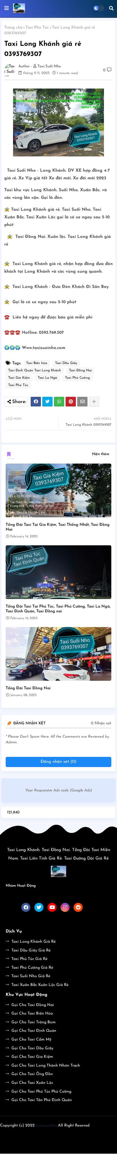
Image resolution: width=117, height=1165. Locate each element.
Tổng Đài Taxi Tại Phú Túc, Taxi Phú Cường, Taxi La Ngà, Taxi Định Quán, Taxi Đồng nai (58, 608)
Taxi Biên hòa (36, 363)
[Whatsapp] (59, 401)
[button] (111, 8)
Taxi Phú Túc (37, 27)
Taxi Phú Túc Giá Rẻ (29, 959)
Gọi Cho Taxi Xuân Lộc (32, 1083)
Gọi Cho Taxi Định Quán (33, 1031)
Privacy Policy (90, 1135)
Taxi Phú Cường (77, 378)
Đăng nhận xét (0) (58, 762)
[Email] (82, 401)
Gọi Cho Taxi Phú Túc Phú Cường (41, 1091)
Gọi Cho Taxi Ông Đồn (32, 1074)
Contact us (60, 1135)
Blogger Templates (49, 1145)
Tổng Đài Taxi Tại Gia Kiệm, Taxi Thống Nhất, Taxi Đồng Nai (58, 527)
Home (18, 1135)
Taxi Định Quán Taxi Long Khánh (34, 370)
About (37, 1135)
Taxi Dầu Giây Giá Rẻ (31, 950)
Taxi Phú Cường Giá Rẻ (32, 968)
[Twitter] (47, 401)
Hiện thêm (100, 454)
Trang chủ (13, 27)
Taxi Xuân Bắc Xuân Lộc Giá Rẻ (39, 985)
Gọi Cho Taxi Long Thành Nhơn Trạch (45, 1065)
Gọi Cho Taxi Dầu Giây (32, 1048)
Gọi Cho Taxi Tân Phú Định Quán (41, 1100)
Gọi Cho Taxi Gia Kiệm (32, 1057)
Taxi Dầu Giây (66, 363)
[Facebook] (36, 401)
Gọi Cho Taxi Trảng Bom (33, 1022)
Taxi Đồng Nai (80, 370)
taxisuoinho (46, 1125)
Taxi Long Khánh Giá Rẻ (33, 942)
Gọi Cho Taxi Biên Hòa (32, 1013)
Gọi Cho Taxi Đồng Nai (32, 1005)
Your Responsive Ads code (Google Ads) (58, 790)
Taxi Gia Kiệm (19, 378)
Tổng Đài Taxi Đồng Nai (28, 688)
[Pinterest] (71, 401)
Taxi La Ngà (47, 378)
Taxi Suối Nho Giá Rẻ (30, 976)
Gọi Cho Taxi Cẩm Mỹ (31, 1039)
